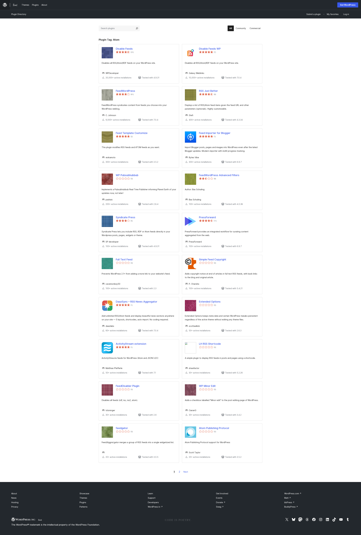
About (14, 493)
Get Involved (222, 493)
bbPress (289, 502)
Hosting (14, 502)
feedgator (122, 428)
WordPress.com (292, 493)
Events (219, 498)
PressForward (207, 217)
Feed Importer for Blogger (214, 133)
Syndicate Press (125, 217)
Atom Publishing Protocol (214, 428)
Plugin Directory (18, 14)
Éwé (40, 520)
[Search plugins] (137, 28)
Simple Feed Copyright (212, 259)
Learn (150, 493)
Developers (153, 502)
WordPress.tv (155, 507)
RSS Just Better (208, 90)
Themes (83, 498)
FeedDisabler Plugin (127, 385)
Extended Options (210, 301)
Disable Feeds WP (210, 48)
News (13, 498)
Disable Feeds (124, 48)
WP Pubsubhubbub (127, 175)
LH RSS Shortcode (210, 343)
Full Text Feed (124, 259)
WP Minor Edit (207, 385)
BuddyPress (291, 507)
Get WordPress (348, 5)
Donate (220, 502)
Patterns (83, 507)
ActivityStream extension (131, 343)
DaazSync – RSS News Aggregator (136, 301)
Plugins (83, 502)
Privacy (14, 507)
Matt (287, 498)
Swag (220, 507)
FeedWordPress (125, 90)
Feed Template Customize (132, 133)
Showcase (84, 493)
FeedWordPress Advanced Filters (219, 175)
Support (151, 498)
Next (185, 472)
